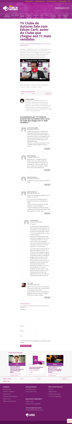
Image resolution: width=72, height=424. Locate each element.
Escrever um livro (22, 15)
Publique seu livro (30, 401)
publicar (39, 87)
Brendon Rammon (31, 156)
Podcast (47, 15)
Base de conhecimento (7, 15)
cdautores (38, 85)
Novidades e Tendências (36, 16)
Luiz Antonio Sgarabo (32, 128)
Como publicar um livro (31, 389)
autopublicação (26, 85)
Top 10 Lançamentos (51, 1)
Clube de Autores (29, 1)
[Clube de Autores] (36, 414)
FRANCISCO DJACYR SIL (32, 177)
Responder (47, 148)
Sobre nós (50, 389)
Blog (13, 15)
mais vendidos (34, 87)
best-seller (33, 85)
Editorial (17, 15)
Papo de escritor (41, 16)
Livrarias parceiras (52, 391)
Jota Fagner (30, 283)
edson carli (23, 87)
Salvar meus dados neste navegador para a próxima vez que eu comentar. (35, 341)
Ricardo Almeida (38, 43)
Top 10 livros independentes (54, 396)
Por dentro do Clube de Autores (53, 16)
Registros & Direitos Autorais (65, 16)
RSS (69, 1)
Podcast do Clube (62, 1)
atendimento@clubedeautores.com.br (34, 409)
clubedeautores (45, 85)
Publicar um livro (59, 16)
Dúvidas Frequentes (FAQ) (54, 394)
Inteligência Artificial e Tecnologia (28, 16)
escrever (28, 87)
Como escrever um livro (31, 391)
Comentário (22, 309)
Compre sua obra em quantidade (33, 403)
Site (21, 336)
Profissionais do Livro (40, 1)
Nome (22, 326)
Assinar (48, 93)
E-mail (22, 331)
